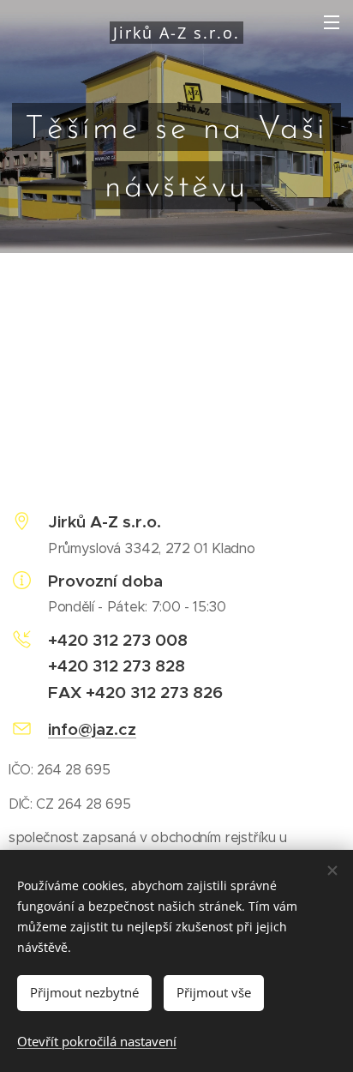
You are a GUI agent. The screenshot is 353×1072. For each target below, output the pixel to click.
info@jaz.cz (92, 729)
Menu (331, 21)
